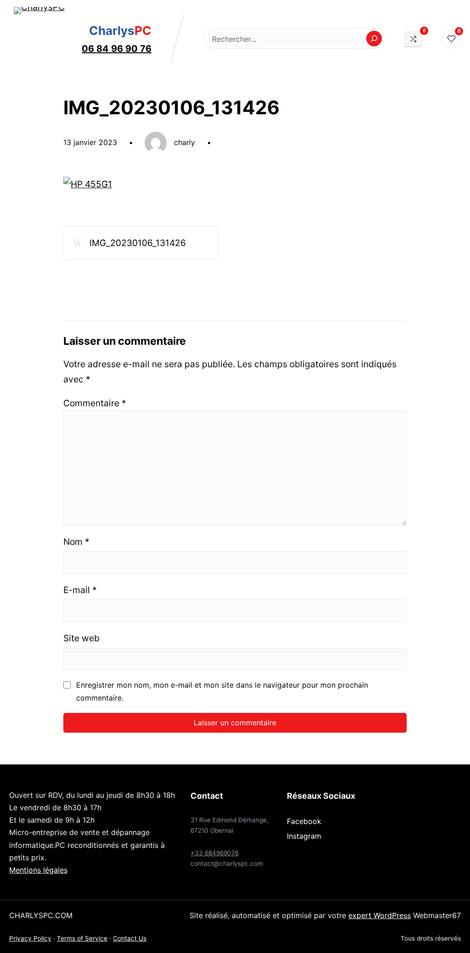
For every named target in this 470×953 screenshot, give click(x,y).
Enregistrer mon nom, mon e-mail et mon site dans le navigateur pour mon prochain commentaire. (222, 691)
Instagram (304, 836)
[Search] (374, 38)
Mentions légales (38, 870)
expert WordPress (379, 915)
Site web (81, 638)
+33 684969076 (214, 853)
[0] (413, 38)
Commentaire (94, 403)
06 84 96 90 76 (116, 48)
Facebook (304, 821)
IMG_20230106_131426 (138, 242)
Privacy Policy (30, 938)
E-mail (80, 589)
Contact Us (129, 938)
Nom (76, 541)
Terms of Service (82, 938)
